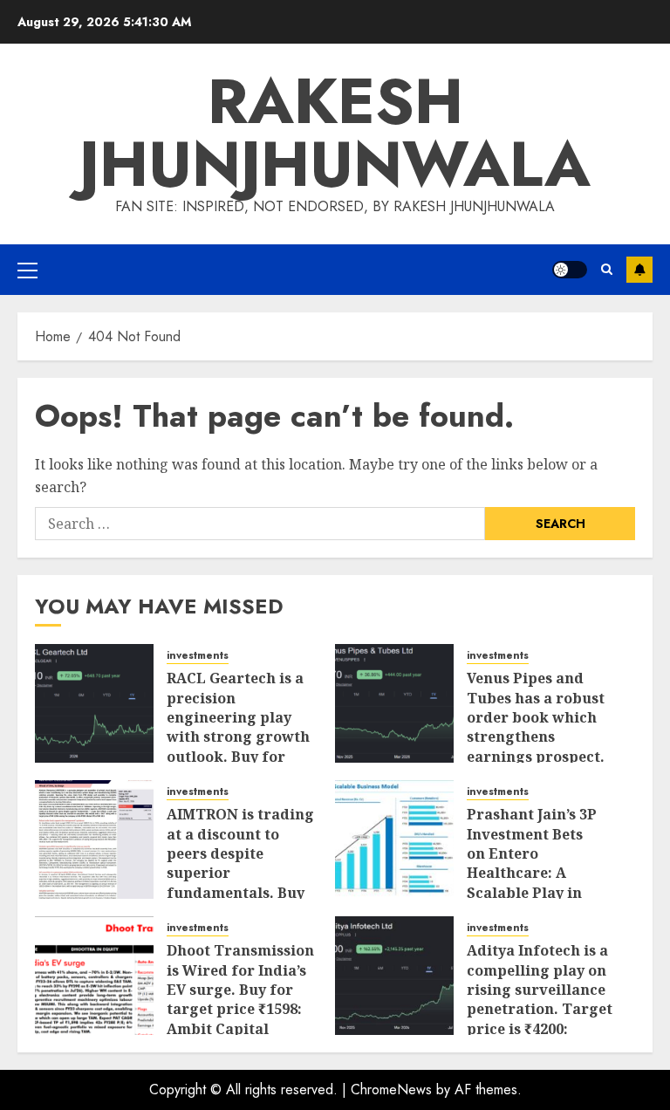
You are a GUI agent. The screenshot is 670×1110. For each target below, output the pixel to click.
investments (198, 655)
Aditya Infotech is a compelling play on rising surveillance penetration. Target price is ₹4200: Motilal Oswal (539, 999)
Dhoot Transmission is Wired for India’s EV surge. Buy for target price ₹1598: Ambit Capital (240, 989)
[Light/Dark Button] (569, 269)
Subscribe (639, 270)
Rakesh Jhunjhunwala (335, 132)
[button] (27, 270)
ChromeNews (391, 1089)
